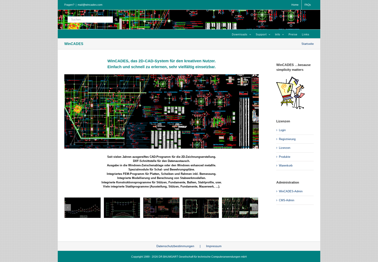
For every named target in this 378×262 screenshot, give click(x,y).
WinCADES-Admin (291, 191)
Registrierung (287, 139)
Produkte (284, 156)
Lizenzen (284, 147)
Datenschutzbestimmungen (175, 246)
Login (282, 130)
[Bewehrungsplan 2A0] (161, 75)
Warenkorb (285, 165)
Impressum (214, 246)
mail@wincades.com (90, 4)
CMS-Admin (286, 200)
